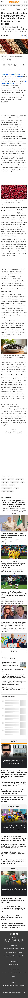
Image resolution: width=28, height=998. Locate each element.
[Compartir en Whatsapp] (4, 65)
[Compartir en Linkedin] (15, 65)
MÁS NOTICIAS (14, 651)
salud (22, 482)
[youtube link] (15, 940)
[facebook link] (6, 940)
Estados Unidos (10, 952)
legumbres (10, 479)
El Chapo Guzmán (17, 5)
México (3, 9)
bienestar (4, 485)
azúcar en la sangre (6, 488)
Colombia (17, 948)
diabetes (16, 488)
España (22, 948)
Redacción (11, 964)
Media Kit (14, 976)
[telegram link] (19, 940)
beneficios (12, 485)
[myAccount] (25, 2)
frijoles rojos (5, 482)
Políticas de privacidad (20, 985)
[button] (2, 2)
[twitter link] (9, 940)
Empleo (17, 964)
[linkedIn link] (22, 940)
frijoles (3, 479)
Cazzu (10, 5)
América (6, 948)
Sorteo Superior (4, 5)
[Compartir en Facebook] (8, 65)
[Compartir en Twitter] (11, 65)
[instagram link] (12, 940)
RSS (22, 955)
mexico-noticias (14, 482)
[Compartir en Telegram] (18, 65)
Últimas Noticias (16, 955)
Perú (20, 952)
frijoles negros (19, 479)
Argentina (11, 948)
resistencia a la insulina (7, 491)
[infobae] (14, 2)
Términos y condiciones (8, 985)
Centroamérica (7, 955)
